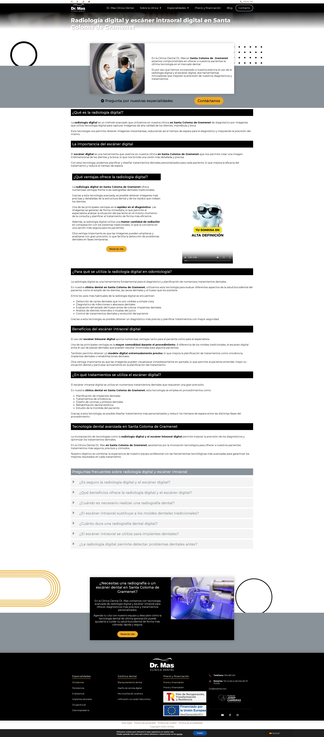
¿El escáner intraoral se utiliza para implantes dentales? (129, 534)
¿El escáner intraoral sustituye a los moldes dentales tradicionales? (139, 513)
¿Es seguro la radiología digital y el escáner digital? (124, 482)
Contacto (244, 7)
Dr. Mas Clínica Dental (120, 7)
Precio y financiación (208, 7)
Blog (229, 7)
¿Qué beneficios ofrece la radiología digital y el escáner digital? (135, 492)
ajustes (179, 734)
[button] (162, 482)
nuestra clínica (160, 122)
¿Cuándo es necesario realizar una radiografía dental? (127, 503)
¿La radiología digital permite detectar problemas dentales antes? (138, 544)
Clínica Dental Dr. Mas (172, 58)
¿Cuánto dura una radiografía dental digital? (118, 523)
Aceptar (200, 733)
